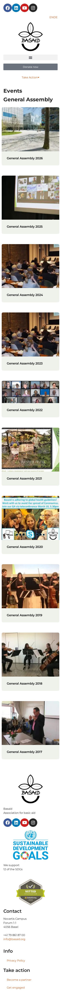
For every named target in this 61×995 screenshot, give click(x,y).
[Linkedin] (16, 8)
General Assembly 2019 (24, 615)
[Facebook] (7, 8)
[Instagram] (33, 8)
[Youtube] (24, 8)
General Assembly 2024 (25, 295)
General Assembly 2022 (25, 410)
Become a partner (19, 979)
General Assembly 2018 (24, 683)
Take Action (30, 77)
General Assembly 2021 (24, 478)
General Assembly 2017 (24, 752)
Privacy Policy (16, 960)
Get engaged (16, 987)
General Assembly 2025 (25, 226)
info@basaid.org (14, 939)
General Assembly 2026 (25, 158)
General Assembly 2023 (25, 363)
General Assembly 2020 (25, 547)
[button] (30, 57)
